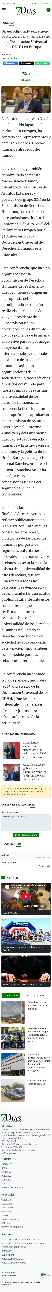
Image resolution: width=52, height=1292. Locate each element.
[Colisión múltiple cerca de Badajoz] (13, 1090)
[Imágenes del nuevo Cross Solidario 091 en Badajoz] (26, 931)
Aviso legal (7, 1255)
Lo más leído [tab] (11, 995)
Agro (4, 1183)
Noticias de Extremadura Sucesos (20, 1239)
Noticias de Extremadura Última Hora (23, 1243)
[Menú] (3, 10)
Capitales (6, 1164)
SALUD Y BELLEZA (10, 1219)
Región (5, 1168)
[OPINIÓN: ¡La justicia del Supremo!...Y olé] (26, 968)
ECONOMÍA (6, 1204)
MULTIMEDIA (8, 1207)
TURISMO (6, 1200)
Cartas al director (12, 1227)
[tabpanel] (26, 1053)
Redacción (26, 80)
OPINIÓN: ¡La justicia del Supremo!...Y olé (23, 984)
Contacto (6, 1251)
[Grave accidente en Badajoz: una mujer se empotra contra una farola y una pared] (13, 1038)
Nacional (6, 1172)
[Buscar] (48, 10)
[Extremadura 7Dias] (26, 11)
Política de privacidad (13, 1263)
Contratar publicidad (13, 1247)
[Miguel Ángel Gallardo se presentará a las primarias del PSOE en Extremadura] (11, 750)
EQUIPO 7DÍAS (10, 913)
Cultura (6, 1180)
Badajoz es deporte (12, 1187)
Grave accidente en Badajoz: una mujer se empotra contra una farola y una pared (37, 1035)
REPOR (4, 1215)
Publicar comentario (27, 835)
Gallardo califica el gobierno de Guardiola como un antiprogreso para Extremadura (34, 772)
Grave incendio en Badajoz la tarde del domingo (37, 1005)
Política (7, 22)
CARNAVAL (6, 1211)
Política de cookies (12, 1259)
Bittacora (12, 1276)
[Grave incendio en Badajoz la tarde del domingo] (13, 1012)
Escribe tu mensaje (10, 812)
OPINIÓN (5, 1223)
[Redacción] (26, 73)
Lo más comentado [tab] (33, 995)
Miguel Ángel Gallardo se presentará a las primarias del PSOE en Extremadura (34, 750)
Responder (46, 866)
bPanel (14, 1272)
